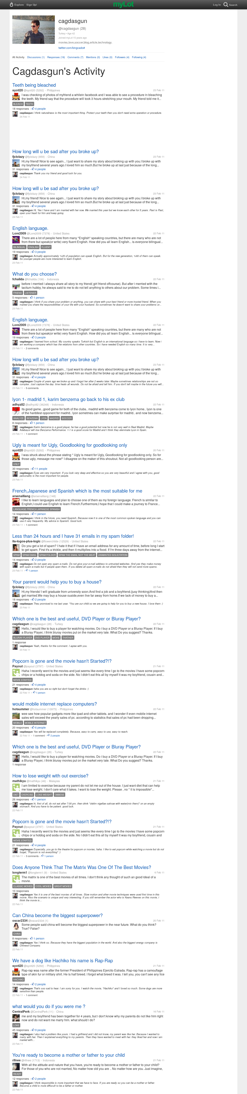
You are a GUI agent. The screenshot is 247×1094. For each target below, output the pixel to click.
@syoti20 (29, 90)
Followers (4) (122, 57)
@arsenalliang (40, 496)
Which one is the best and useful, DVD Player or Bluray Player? (76, 618)
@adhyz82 (32, 404)
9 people (40, 1030)
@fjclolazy (31, 157)
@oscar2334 (36, 920)
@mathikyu (33, 781)
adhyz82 (18, 404)
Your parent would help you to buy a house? (57, 581)
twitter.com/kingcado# (71, 48)
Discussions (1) (36, 57)
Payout (17, 666)
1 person (39, 297)
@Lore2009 (34, 233)
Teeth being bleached (34, 84)
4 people (40, 108)
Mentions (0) (93, 57)
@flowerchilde (49, 541)
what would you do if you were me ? (48, 1006)
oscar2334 (20, 920)
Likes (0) (107, 57)
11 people (41, 469)
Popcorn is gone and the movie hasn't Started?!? (62, 660)
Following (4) (139, 57)
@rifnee (26, 1060)
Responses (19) (56, 57)
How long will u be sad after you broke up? (55, 151)
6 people (40, 727)
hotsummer (20, 709)
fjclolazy (18, 156)
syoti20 (17, 90)
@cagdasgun (38, 624)
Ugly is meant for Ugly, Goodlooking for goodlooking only (69, 444)
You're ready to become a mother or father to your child (68, 1054)
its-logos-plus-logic (26, 541)
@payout (29, 666)
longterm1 (19, 872)
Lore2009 (19, 233)
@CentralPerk (39, 1011)
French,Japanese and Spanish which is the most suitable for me (77, 490)
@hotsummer (38, 709)
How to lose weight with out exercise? (50, 775)
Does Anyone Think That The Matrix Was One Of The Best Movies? (81, 867)
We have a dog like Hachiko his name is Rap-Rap (62, 960)
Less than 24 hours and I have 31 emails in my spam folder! (73, 535)
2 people (40, 559)
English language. (30, 227)
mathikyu (19, 781)
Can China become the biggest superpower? (57, 915)
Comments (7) (75, 57)
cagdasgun (20, 624)
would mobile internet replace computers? (54, 703)
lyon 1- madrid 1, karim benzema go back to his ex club (68, 399)
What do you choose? (34, 273)
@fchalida (31, 279)
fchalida (18, 279)
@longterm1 (35, 872)
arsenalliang (21, 496)
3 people (40, 252)
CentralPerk (21, 1011)
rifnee (16, 1060)
